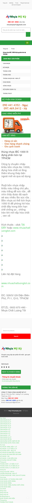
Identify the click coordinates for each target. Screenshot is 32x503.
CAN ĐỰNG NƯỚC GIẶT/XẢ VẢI (10, 441)
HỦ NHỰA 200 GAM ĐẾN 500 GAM (10, 454)
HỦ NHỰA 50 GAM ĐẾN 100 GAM (10, 452)
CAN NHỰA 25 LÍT (5, 422)
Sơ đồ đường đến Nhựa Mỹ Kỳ (11, 381)
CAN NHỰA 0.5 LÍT (5, 437)
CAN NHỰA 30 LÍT (5, 420)
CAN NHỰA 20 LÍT (5, 424)
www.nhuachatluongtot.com (15, 229)
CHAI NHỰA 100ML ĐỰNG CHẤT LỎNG (12, 485)
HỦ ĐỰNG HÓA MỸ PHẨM (8, 460)
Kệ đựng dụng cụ (9, 89)
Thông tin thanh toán (24, 3)
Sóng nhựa (7, 86)
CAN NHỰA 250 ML (6, 439)
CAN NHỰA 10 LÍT (5, 427)
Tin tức (16, 3)
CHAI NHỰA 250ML (6, 483)
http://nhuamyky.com (14, 411)
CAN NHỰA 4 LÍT (5, 431)
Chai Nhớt (3, 489)
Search (16, 336)
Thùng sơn (7, 71)
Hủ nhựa (6, 67)
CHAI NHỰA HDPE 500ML (8, 481)
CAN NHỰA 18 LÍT (5, 426)
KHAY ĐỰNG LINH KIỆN (7, 498)
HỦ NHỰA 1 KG (4, 456)
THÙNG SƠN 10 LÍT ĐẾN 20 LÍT (9, 466)
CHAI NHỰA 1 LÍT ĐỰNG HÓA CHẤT (11, 479)
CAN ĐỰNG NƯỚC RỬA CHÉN (9, 443)
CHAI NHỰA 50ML (5, 487)
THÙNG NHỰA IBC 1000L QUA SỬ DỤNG (12, 475)
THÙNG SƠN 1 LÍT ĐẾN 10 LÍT (9, 464)
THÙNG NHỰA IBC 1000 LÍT (8, 473)
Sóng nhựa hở (4, 494)
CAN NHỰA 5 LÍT (5, 429)
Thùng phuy (7, 93)
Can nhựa (6, 63)
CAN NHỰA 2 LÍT (5, 433)
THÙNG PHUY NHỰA (6, 502)
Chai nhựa (6, 82)
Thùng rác (7, 75)
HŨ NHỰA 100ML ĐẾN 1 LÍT (8, 447)
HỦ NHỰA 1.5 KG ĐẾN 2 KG (8, 458)
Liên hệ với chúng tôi (16, 4)
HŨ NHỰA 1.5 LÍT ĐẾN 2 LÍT (8, 449)
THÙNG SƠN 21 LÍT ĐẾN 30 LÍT (9, 468)
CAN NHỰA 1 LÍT (5, 435)
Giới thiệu (11, 3)
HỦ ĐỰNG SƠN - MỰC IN (8, 450)
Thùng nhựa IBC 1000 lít (11, 78)
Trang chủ (5, 3)
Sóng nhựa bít (4, 492)
